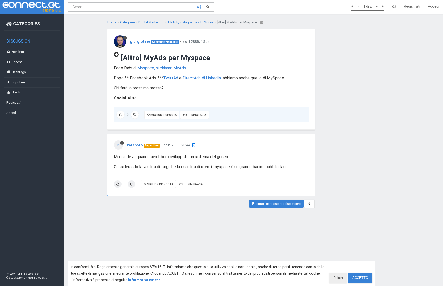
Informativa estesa (144, 280)
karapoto (135, 145)
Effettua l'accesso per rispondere (276, 204)
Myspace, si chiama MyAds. (162, 68)
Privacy (10, 273)
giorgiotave (140, 41)
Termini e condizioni (28, 273)
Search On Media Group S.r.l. (31, 277)
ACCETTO (360, 278)
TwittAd (170, 78)
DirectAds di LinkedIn (202, 78)
